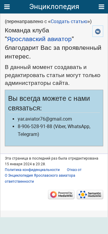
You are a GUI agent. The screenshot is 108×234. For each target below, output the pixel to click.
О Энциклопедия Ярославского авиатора (40, 175)
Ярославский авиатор (39, 38)
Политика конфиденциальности (32, 170)
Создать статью (69, 21)
